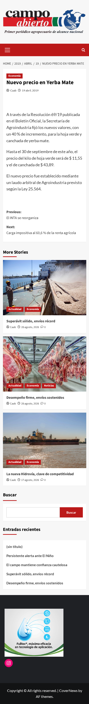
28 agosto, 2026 (30, 327)
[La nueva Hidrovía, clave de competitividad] (44, 440)
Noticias (49, 386)
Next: (41, 230)
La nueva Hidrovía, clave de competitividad (40, 474)
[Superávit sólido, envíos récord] (44, 287)
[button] (7, 49)
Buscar (10, 495)
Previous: (22, 214)
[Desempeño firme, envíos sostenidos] (44, 364)
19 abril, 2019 (30, 90)
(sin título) (14, 547)
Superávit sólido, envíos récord (30, 321)
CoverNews (68, 690)
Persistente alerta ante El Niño (30, 556)
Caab (13, 90)
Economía (14, 76)
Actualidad (14, 309)
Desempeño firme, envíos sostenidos (35, 397)
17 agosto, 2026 (30, 480)
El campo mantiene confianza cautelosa (36, 565)
